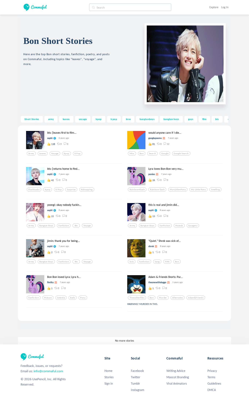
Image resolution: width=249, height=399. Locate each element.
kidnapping (87, 189)
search (152, 153)
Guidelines (214, 384)
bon (142, 153)
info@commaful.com (48, 371)
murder (163, 297)
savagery (192, 225)
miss (132, 153)
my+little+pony (178, 189)
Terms (211, 377)
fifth (167, 261)
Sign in (108, 384)
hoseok (179, 225)
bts (217, 119)
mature (48, 297)
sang (157, 261)
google (165, 153)
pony (82, 297)
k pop (114, 119)
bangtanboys (147, 119)
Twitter (135, 377)
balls (72, 297)
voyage (83, 119)
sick (132, 261)
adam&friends (195, 297)
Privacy (212, 371)
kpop (99, 119)
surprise (71, 189)
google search (181, 153)
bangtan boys (171, 119)
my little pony (198, 189)
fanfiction (64, 225)
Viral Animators (176, 384)
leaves (66, 119)
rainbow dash (157, 189)
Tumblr (135, 384)
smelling (215, 189)
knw (128, 119)
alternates (177, 297)
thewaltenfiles (137, 297)
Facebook (137, 371)
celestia (61, 297)
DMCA (211, 390)
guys (190, 119)
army (51, 119)
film (204, 119)
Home (108, 371)
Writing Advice (175, 371)
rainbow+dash (137, 189)
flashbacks (34, 189)
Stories (109, 377)
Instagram (137, 390)
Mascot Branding (177, 377)
